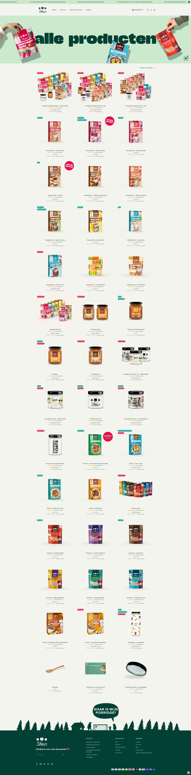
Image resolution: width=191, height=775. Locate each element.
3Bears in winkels (120, 747)
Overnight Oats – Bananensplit (95, 240)
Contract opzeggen (91, 754)
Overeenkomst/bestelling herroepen (93, 751)
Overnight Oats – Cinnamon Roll (55, 150)
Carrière (138, 742)
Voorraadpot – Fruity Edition (136, 642)
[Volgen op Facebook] (37, 764)
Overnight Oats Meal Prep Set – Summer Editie (55, 106)
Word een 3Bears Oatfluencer (144, 753)
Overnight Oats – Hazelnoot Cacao (55, 240)
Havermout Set (136, 508)
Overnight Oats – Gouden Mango (95, 285)
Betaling (118, 744)
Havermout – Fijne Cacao (136, 553)
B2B (137, 747)
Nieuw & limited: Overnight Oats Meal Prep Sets (52, 2)
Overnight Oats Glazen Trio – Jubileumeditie (135, 374)
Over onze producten (75, 10)
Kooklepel (55, 687)
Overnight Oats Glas (95, 419)
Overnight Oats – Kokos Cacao (55, 285)
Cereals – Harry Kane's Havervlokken (95, 642)
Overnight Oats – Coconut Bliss (136, 240)
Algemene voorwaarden (93, 742)
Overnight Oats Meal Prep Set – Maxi (95, 106)
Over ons (62, 10)
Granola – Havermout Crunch (55, 508)
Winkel (54, 10)
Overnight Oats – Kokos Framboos (95, 150)
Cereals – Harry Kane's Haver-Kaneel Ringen (55, 642)
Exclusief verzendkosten (58, 111)
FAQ (117, 742)
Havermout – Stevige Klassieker (95, 598)
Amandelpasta (95, 374)
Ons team (138, 744)
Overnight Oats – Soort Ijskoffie (136, 285)
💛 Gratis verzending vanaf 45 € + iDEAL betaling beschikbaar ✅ (96, 2)
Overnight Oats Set (55, 329)
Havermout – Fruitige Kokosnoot (136, 598)
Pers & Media (139, 750)
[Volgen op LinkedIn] (48, 764)
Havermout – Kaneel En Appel (55, 553)
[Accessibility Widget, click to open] (188, 772)
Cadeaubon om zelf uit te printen (95, 687)
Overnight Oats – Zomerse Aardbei (136, 150)
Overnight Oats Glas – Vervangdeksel (136, 687)
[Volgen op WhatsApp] (52, 764)
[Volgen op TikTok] (44, 764)
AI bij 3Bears (89, 757)
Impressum (119, 753)
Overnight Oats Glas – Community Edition (136, 419)
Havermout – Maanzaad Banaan (55, 598)
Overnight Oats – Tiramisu (55, 195)
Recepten (88, 10)
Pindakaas (55, 374)
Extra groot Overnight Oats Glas (55, 463)
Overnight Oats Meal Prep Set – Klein (135, 106)
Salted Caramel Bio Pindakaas (136, 329)
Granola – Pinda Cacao (95, 508)
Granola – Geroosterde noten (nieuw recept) (95, 463)
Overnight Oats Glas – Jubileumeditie (55, 419)
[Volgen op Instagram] (41, 764)
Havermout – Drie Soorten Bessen (95, 553)
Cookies (118, 750)
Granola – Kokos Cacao (136, 463)
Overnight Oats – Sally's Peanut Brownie (95, 195)
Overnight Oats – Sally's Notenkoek (136, 195)
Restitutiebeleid (90, 747)
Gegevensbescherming (92, 744)
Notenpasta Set (95, 329)
